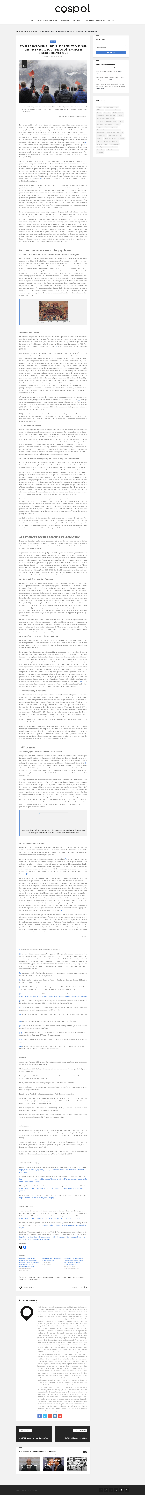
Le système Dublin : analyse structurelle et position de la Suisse (76, 1464)
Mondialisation (101, 130)
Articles (35, 31)
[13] (27, 874)
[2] (20, 954)
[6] (76, 643)
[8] (81, 681)
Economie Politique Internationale (106, 121)
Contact (110, 21)
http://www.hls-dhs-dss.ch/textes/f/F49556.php (36, 1198)
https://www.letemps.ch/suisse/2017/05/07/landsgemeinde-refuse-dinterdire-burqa (49, 1218)
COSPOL (31, 1287)
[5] (65, 588)
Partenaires (100, 21)
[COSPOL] (72, 8)
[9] (48, 714)
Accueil (21, 31)
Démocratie (32, 1277)
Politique (69, 1277)
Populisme (121, 138)
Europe (121, 121)
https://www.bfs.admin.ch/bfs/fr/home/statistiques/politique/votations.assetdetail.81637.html (53, 996)
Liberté (107, 127)
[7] (46, 662)
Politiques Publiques (78, 1277)
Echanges (120, 115)
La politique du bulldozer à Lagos (28, 1467)
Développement (110, 115)
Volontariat (114, 150)
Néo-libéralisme (101, 135)
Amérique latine (108, 107)
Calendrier (90, 21)
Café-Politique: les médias (76, 1438)
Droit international (118, 113)
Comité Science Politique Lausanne (44, 21)
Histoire (38, 1277)
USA (108, 150)
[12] (25, 866)
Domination (107, 113)
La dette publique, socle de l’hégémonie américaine (52, 1464)
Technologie (100, 150)
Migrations (114, 127)
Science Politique (24, 1280)
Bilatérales (100, 110)
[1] (85, 142)
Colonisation (109, 110)
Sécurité (114, 147)
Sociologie (37, 1280)
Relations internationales (111, 141)
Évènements (77, 21)
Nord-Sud (120, 133)
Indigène (99, 127)
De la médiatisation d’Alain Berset (107, 71)
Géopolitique (109, 124)
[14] (61, 910)
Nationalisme (111, 133)
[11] (66, 859)
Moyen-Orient (101, 133)
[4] (79, 399)
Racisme (99, 141)
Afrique (99, 107)
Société (31, 1280)
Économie (100, 153)
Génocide (100, 124)
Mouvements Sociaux (47, 1277)
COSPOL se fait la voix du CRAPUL (33, 1438)
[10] (85, 763)
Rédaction (65, 21)
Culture (99, 113)
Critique (117, 110)
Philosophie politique (60, 1277)
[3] (56, 346)
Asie (116, 107)
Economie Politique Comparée (105, 118)
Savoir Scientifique (102, 144)
